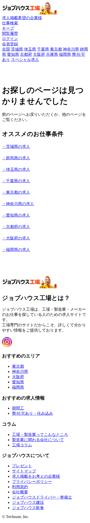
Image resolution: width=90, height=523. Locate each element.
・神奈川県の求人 (18, 204)
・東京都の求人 (16, 192)
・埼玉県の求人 (16, 169)
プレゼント (22, 466)
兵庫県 (52, 54)
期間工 (18, 408)
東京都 (56, 49)
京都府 (26, 54)
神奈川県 (71, 49)
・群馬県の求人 (16, 158)
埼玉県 (30, 49)
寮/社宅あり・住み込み (32, 413)
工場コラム (22, 445)
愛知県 (13, 54)
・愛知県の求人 (16, 215)
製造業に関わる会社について (38, 440)
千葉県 (43, 49)
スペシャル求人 (25, 60)
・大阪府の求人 (16, 238)
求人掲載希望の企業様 (22, 18)
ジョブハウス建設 (28, 502)
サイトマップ (24, 471)
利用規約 (20, 487)
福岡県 (65, 54)
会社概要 (20, 492)
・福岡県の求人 (16, 249)
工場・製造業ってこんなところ (40, 434)
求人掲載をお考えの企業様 (36, 476)
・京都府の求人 (16, 227)
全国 (6, 49)
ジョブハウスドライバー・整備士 (42, 497)
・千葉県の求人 (16, 181)
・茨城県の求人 (16, 146)
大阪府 (39, 54)
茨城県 (17, 49)
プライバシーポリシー (32, 481)
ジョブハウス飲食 (28, 508)
